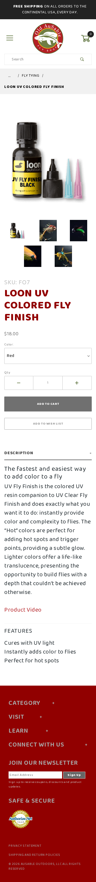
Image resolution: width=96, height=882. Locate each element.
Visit (16, 717)
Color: (9, 344)
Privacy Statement (25, 846)
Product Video (23, 610)
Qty (7, 372)
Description (18, 453)
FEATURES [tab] (18, 631)
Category (24, 703)
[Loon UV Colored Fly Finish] (48, 163)
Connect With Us (36, 745)
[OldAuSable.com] (48, 38)
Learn (18, 731)
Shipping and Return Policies (34, 855)
